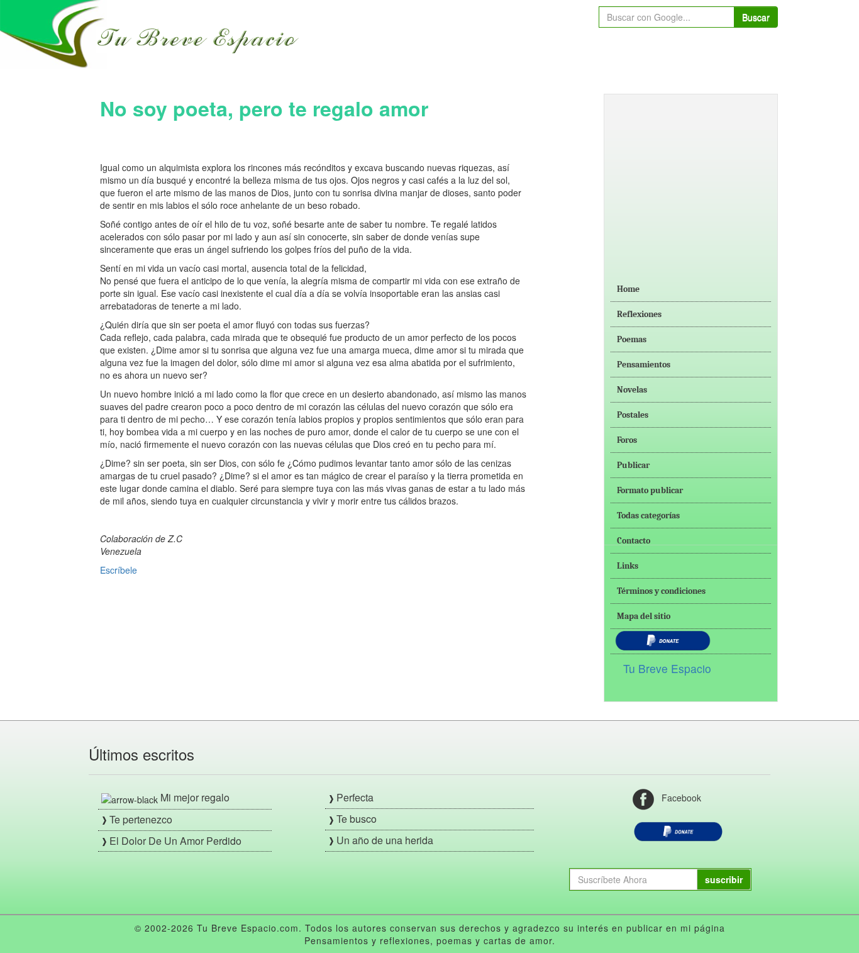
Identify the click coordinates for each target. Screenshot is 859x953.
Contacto (633, 540)
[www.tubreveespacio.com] (152, 32)
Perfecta (355, 797)
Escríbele (118, 570)
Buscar (756, 17)
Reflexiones (639, 314)
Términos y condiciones (661, 591)
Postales (632, 415)
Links (627, 565)
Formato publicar (650, 490)
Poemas (631, 339)
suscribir (724, 879)
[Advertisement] (691, 179)
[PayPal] (678, 830)
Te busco (356, 818)
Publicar (633, 465)
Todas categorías (648, 515)
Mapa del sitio (643, 616)
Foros (627, 440)
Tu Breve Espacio (667, 668)
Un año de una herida (384, 840)
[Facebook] (643, 798)
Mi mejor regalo (195, 797)
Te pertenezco (140, 819)
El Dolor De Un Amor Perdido (175, 840)
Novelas (632, 389)
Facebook (681, 797)
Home (628, 289)
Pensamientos (643, 364)
